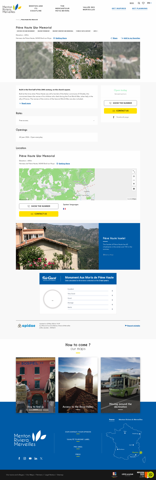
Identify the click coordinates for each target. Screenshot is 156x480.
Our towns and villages (15, 475)
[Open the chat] (151, 475)
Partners (39, 475)
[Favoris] (143, 3)
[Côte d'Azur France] (127, 475)
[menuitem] (12, 8)
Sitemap (60, 475)
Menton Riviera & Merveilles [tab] (131, 419)
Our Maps (30, 475)
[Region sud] (143, 475)
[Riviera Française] (114, 475)
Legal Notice (50, 475)
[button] (139, 3)
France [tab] (112, 419)
